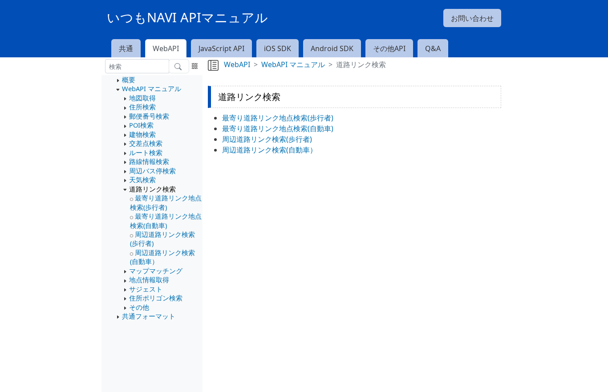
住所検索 (142, 106)
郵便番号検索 (149, 116)
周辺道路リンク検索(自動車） (269, 150)
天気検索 (142, 179)
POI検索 (141, 124)
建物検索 (142, 134)
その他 (139, 307)
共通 (126, 48)
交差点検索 (145, 143)
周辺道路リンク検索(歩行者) (267, 139)
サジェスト (145, 288)
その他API (389, 48)
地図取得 (142, 97)
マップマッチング (155, 270)
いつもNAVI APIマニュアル (187, 17)
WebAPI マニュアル (151, 88)
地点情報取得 (149, 279)
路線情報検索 (149, 161)
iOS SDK (277, 48)
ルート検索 (145, 152)
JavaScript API (221, 48)
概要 (128, 79)
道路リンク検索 (152, 188)
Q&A (433, 48)
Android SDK (332, 48)
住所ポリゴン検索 (155, 297)
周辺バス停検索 (152, 170)
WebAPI (166, 48)
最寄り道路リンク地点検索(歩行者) (166, 202)
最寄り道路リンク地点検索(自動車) (166, 220)
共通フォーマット (148, 316)
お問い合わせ (472, 18)
